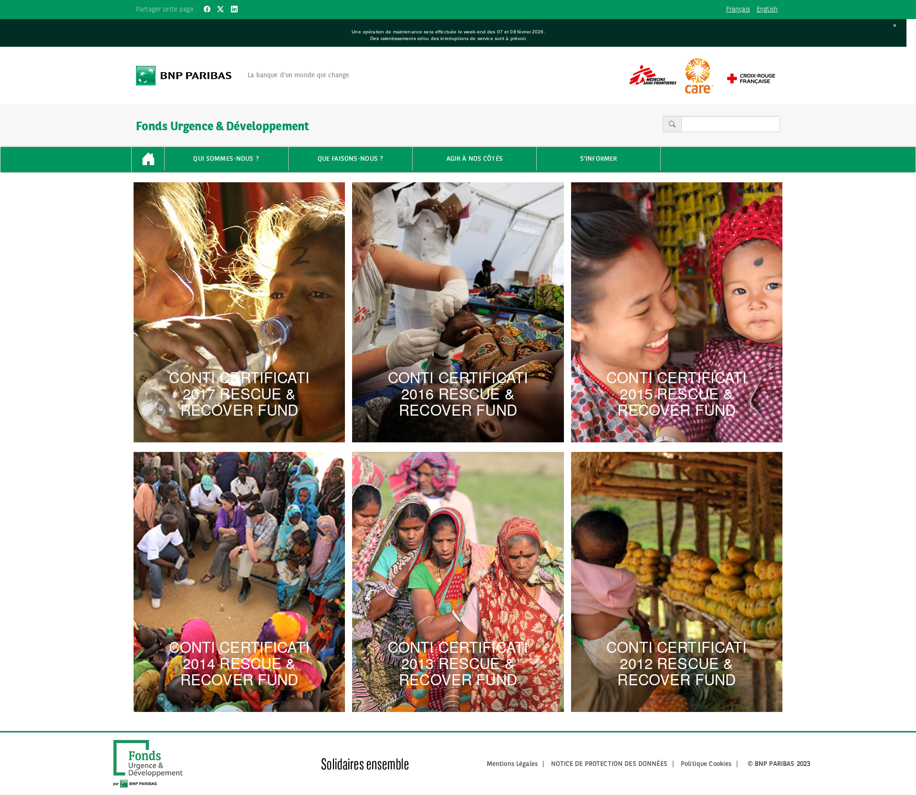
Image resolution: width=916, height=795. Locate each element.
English (767, 9)
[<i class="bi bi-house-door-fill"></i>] (148, 159)
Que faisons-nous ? (351, 159)
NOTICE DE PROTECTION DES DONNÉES (609, 764)
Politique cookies (706, 764)
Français (738, 9)
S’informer (598, 159)
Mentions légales (512, 764)
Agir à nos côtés (475, 159)
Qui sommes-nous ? (226, 159)
